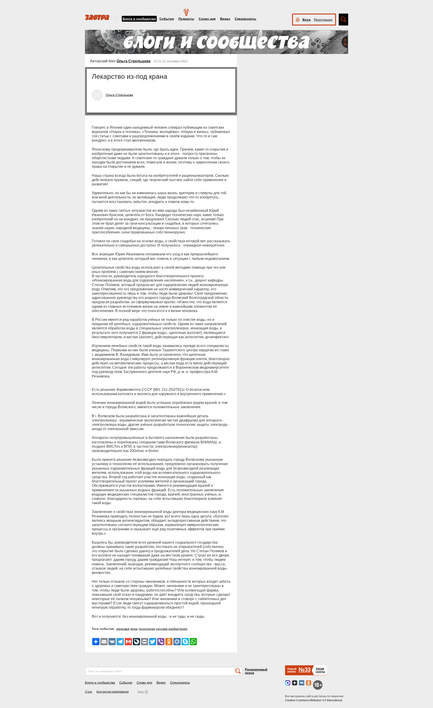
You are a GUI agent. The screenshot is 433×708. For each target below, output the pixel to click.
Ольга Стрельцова (133, 61)
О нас (88, 691)
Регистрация (323, 19)
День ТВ (143, 691)
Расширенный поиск (256, 671)
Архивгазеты (320, 670)
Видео (225, 19)
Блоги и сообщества (139, 19)
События (166, 19)
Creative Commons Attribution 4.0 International (313, 700)
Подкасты (186, 19)
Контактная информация (113, 691)
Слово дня (207, 19)
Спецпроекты (245, 19)
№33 (305, 669)
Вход (306, 19)
